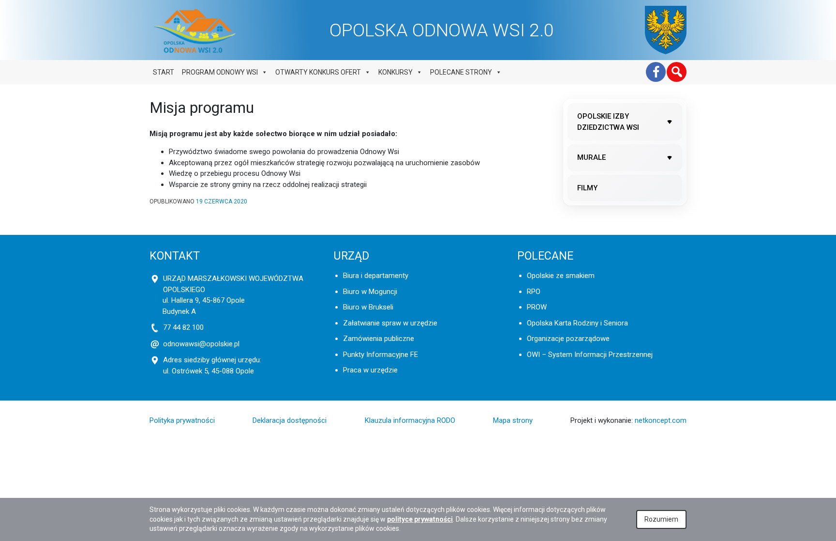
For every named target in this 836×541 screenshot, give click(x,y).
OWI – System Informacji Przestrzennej (590, 354)
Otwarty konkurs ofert (318, 72)
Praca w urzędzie (370, 370)
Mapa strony (513, 420)
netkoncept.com (661, 420)
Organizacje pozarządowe (568, 338)
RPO (533, 291)
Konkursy (395, 72)
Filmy (587, 188)
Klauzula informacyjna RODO (410, 420)
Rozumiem (661, 519)
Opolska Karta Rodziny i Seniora (577, 323)
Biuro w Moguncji (370, 291)
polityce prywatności (420, 519)
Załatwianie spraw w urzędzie (390, 323)
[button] (677, 72)
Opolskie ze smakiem (561, 275)
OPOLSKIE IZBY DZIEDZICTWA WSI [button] (608, 122)
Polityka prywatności (182, 420)
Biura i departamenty (375, 275)
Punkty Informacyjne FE (380, 354)
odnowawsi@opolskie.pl (201, 344)
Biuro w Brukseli (368, 307)
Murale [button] (591, 157)
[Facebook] (656, 72)
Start (163, 72)
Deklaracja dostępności (290, 420)
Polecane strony (461, 72)
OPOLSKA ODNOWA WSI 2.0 (441, 30)
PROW (537, 307)
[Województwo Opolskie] (666, 30)
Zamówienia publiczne (378, 338)
